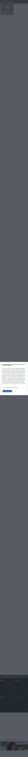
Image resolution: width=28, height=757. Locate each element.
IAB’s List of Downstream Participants (15, 383)
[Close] (25, 364)
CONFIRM (7, 391)
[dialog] (14, 378)
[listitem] (14, 387)
